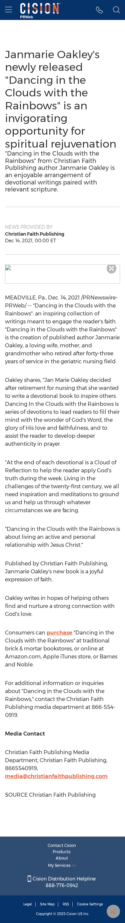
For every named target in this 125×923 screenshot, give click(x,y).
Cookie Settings (90, 904)
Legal (27, 904)
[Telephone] (99, 10)
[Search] (116, 10)
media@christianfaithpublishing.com (56, 776)
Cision (71, 914)
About (62, 858)
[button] (62, 267)
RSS (66, 904)
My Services (60, 865)
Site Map (47, 904)
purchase (59, 633)
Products (62, 851)
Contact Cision (62, 845)
